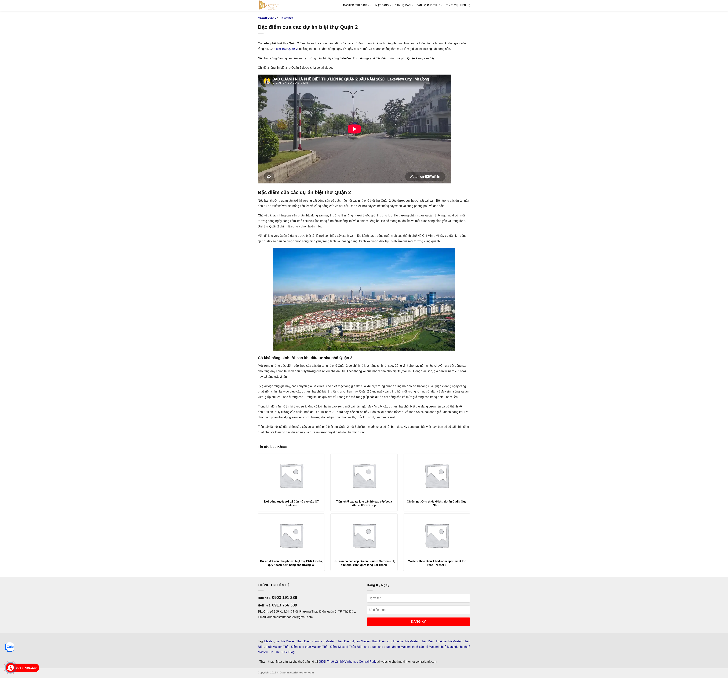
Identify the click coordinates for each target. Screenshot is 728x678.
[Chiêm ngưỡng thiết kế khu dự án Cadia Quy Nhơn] (436, 475)
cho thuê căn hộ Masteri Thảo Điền (411, 641)
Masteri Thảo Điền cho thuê (357, 646)
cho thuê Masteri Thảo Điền (318, 646)
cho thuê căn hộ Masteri (394, 646)
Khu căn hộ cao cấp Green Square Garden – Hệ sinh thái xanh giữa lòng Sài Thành (364, 562)
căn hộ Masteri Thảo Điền (293, 641)
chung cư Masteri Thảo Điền (331, 641)
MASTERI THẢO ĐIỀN (356, 5)
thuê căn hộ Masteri (425, 646)
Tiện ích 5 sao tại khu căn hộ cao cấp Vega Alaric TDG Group (364, 503)
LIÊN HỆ (465, 5)
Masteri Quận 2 (267, 17)
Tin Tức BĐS (278, 652)
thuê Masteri (448, 646)
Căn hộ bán (403, 5)
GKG (322, 661)
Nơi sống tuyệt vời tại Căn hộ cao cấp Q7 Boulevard (291, 503)
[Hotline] (11, 668)
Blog (291, 652)
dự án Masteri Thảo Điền (369, 641)
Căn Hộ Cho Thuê (428, 5)
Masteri (269, 641)
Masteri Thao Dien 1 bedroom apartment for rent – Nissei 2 (437, 562)
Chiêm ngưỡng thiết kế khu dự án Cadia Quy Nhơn (436, 503)
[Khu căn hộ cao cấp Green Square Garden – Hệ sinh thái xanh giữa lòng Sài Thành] (364, 535)
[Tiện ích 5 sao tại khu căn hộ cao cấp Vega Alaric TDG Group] (364, 475)
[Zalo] (9, 647)
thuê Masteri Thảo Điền (281, 646)
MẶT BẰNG (382, 5)
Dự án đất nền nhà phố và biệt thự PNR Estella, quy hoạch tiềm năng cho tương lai (291, 562)
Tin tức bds (286, 17)
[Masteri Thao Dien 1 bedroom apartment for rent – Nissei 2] (436, 535)
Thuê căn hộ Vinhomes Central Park (351, 661)
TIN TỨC (451, 5)
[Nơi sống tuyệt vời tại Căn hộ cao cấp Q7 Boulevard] (291, 475)
